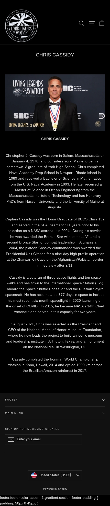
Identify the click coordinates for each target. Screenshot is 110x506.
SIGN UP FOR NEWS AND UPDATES (32, 429)
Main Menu (14, 413)
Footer (11, 399)
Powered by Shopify (55, 488)
